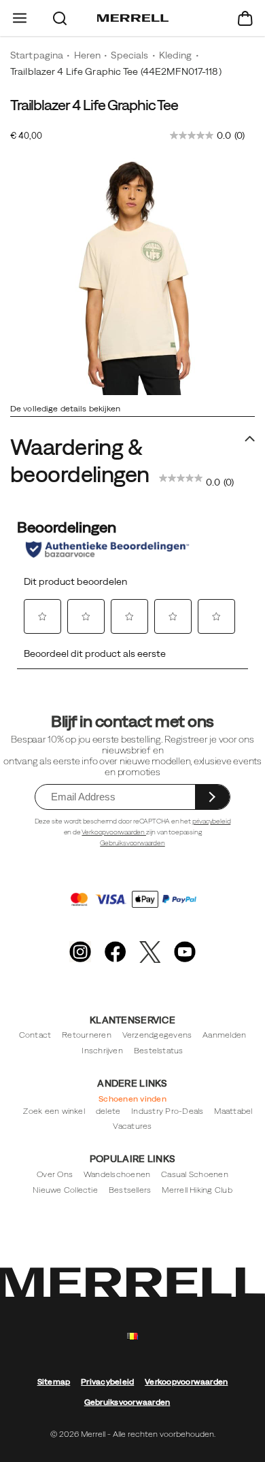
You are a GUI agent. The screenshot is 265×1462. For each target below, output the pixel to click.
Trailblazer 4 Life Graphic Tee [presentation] (94, 105)
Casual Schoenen (194, 1174)
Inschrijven (102, 1050)
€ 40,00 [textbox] (26, 136)
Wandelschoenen (117, 1174)
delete (108, 1111)
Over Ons (55, 1174)
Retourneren (86, 1035)
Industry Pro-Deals (167, 1111)
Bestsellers (130, 1190)
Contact (35, 1035)
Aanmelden (224, 1035)
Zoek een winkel (54, 1111)
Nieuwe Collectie (65, 1190)
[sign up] (212, 797)
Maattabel (233, 1111)
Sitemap (54, 1382)
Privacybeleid (107, 1382)
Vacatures (132, 1126)
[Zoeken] (60, 18)
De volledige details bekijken (65, 408)
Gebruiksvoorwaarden (132, 843)
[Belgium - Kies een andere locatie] (132, 1336)
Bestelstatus (158, 1050)
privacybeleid (211, 821)
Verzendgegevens (157, 1035)
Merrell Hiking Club (197, 1190)
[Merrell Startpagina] (133, 18)
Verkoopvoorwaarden (113, 832)
